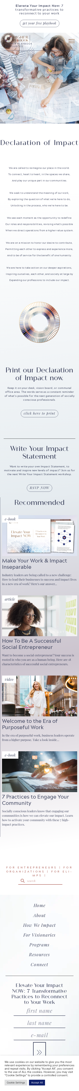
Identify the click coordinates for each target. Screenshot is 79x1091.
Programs (39, 944)
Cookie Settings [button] (16, 1082)
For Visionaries (39, 935)
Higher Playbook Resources (19, 45)
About (39, 915)
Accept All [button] (37, 1082)
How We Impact (39, 925)
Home (39, 905)
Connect (39, 964)
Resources (39, 954)
